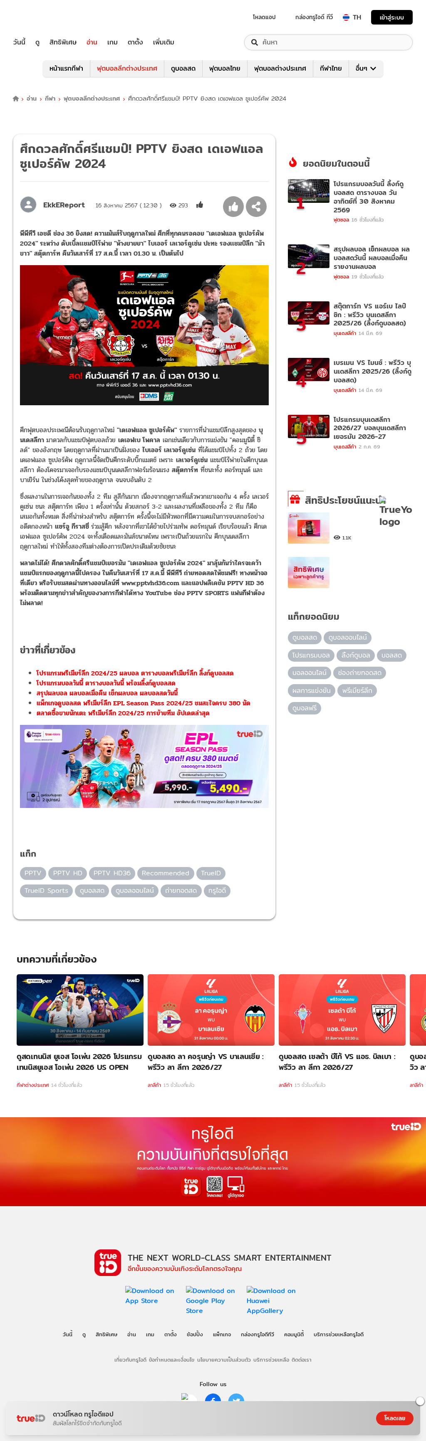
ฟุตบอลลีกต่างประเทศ (127, 68)
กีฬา (50, 98)
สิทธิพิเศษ (63, 42)
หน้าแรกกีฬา (66, 68)
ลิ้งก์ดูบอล (356, 655)
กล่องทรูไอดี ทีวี (314, 17)
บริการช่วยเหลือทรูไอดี (339, 1334)
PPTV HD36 (112, 873)
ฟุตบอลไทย (224, 68)
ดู (37, 42)
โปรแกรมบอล (311, 655)
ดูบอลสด (183, 68)
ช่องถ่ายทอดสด (359, 673)
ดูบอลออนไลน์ (135, 890)
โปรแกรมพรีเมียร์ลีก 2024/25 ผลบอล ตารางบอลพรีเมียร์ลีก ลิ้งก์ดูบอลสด (135, 673)
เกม (112, 42)
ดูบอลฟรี (304, 708)
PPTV (33, 873)
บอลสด (391, 655)
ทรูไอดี (217, 890)
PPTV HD (67, 873)
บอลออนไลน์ (309, 673)
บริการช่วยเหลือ (271, 1359)
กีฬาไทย (331, 68)
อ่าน (92, 42)
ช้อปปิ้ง (195, 1334)
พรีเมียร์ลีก (357, 690)
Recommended (165, 873)
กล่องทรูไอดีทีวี (257, 1334)
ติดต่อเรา (302, 1359)
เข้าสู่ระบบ (392, 17)
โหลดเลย (394, 1418)
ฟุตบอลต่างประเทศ (280, 68)
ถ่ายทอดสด (181, 890)
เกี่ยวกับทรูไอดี (130, 1359)
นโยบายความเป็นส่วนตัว (224, 1359)
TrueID (38, 17)
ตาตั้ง (135, 42)
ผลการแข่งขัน (311, 690)
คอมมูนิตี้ (294, 1334)
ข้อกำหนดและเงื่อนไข (171, 1359)
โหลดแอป (264, 17)
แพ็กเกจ (222, 1334)
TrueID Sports (46, 890)
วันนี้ (19, 42)
